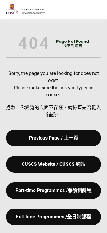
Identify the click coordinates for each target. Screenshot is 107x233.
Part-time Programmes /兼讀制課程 (53, 190)
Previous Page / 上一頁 (53, 138)
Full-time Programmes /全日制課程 (53, 217)
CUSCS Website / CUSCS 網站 (53, 164)
